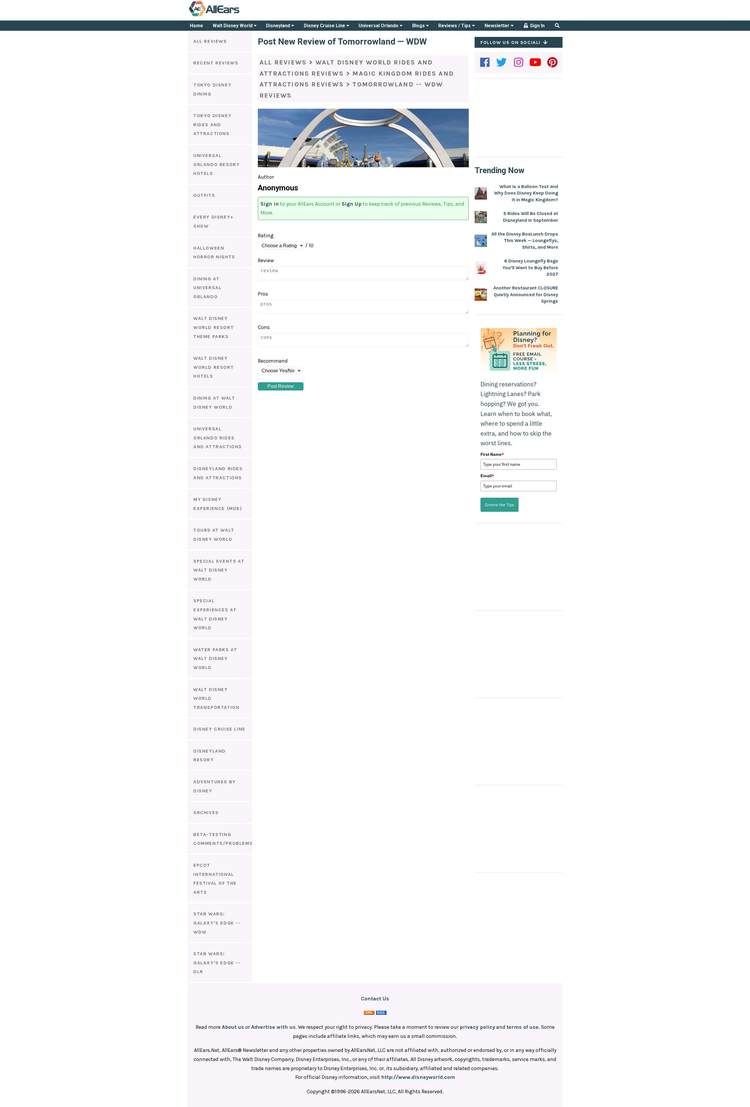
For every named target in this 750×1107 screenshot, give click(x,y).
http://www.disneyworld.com (418, 1077)
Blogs (419, 25)
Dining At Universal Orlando (207, 287)
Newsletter (498, 25)
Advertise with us (273, 1027)
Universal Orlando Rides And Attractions (217, 437)
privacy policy (477, 1027)
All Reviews (210, 41)
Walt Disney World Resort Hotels (213, 367)
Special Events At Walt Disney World (218, 570)
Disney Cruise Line (325, 25)
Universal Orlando (379, 25)
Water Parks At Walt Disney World (215, 658)
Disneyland (278, 25)
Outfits (204, 195)
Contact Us (375, 998)
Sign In (537, 25)
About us (233, 1027)
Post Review (280, 386)
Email (487, 475)
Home (196, 25)
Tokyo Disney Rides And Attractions (212, 124)
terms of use (522, 1027)
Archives (206, 812)
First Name (492, 454)
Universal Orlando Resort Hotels (216, 164)
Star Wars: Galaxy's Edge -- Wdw (217, 922)
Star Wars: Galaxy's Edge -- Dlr (217, 962)
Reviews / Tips (455, 25)
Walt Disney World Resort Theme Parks (213, 327)
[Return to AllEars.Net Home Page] (232, 16)
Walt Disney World (233, 25)
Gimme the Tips (499, 504)
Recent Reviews (215, 63)
